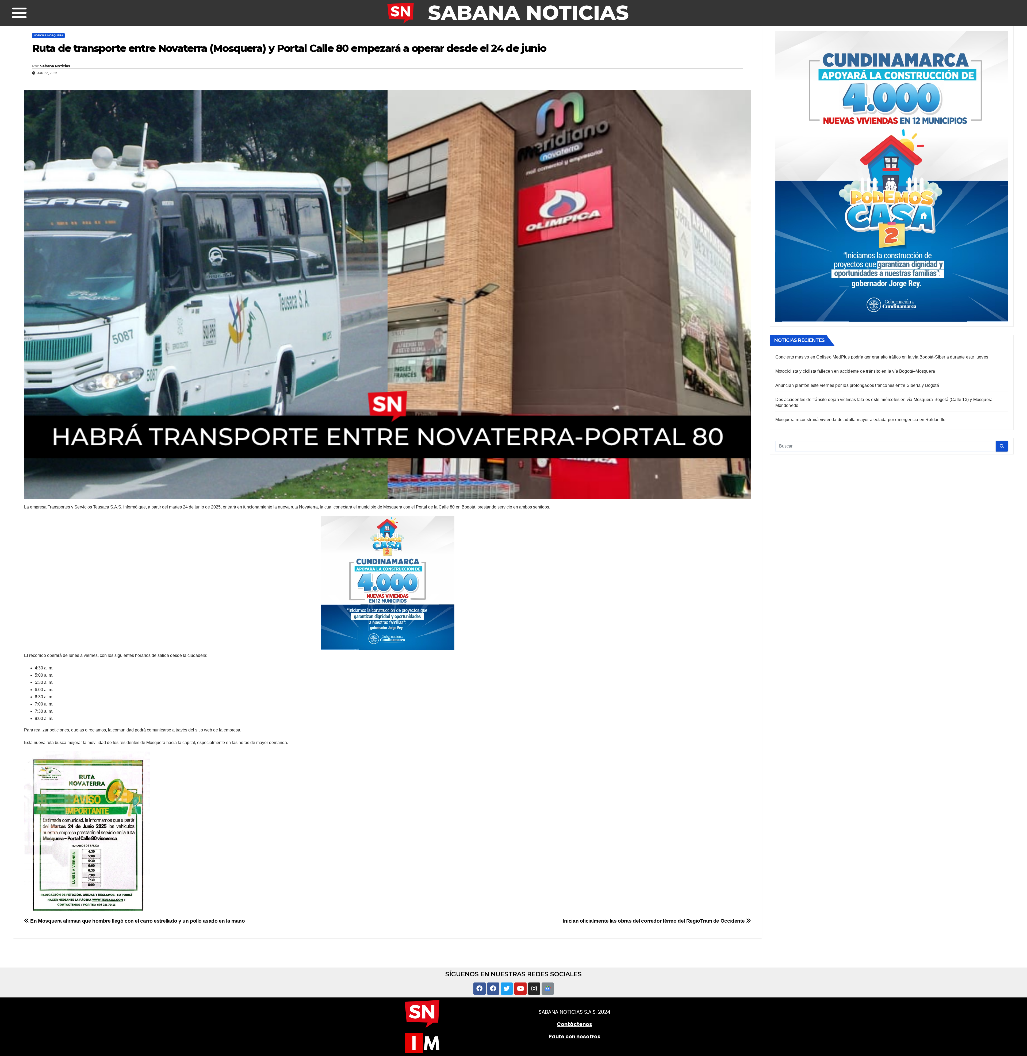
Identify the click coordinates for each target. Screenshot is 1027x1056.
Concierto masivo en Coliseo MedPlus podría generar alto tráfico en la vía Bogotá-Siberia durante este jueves (881, 357)
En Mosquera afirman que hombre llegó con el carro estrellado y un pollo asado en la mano (137, 921)
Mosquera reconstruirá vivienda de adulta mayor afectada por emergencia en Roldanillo (860, 419)
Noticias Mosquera (48, 35)
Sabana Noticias (55, 66)
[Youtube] (520, 988)
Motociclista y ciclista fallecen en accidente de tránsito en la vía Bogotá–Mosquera (855, 371)
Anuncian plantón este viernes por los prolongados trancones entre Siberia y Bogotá (857, 385)
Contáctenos (574, 1024)
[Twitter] (507, 988)
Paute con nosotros (574, 1036)
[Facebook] (479, 988)
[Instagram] (534, 988)
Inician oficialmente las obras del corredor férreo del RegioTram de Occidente (654, 921)
